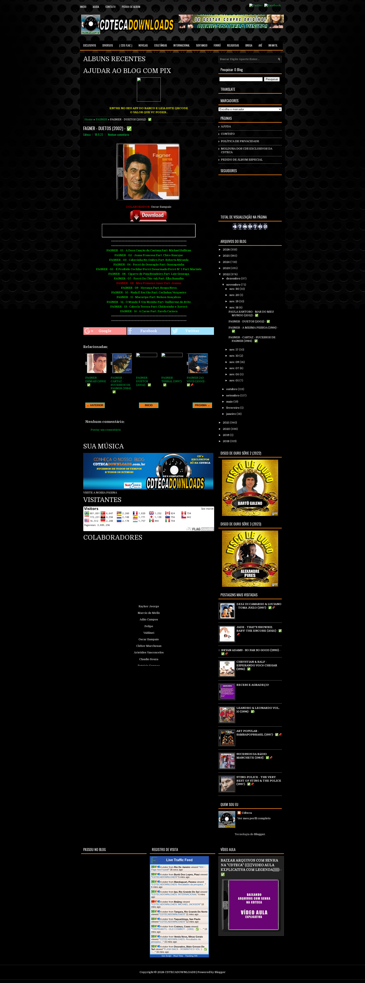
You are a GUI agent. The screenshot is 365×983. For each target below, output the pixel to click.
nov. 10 (234, 355)
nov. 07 (234, 368)
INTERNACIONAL (181, 45)
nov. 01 (234, 380)
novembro (233, 284)
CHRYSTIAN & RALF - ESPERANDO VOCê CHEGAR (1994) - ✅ (256, 665)
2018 (226, 441)
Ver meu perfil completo (254, 818)
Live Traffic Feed (179, 860)
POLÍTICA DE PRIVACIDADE (240, 141)
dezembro (233, 278)
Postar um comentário (106, 429)
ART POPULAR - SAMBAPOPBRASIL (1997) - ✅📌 (259, 732)
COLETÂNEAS (160, 45)
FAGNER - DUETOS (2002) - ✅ (107, 128)
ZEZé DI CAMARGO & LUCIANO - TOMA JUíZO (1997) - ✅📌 (258, 605)
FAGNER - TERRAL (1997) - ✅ (171, 381)
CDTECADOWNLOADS (164, 877)
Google (105, 331)
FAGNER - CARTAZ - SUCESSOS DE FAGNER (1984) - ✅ (121, 385)
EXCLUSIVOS (89, 45)
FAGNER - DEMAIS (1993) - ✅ (95, 381)
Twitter (192, 331)
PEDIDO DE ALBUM (131, 6)
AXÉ (260, 45)
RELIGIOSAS (233, 45)
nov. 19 (234, 301)
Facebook (148, 331)
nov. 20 (234, 295)
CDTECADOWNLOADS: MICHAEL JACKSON (176, 904)
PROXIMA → (202, 405)
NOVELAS (143, 45)
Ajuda (96, 6)
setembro (233, 395)
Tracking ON (191, 956)
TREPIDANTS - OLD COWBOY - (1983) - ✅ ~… (177, 929)
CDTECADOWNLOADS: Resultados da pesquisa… (178, 884)
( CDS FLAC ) (125, 45)
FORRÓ (217, 45)
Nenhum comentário (118, 134)
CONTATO (228, 133)
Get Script (166, 956)
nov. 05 (234, 374)
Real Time (178, 956)
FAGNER (101, 119)
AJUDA (226, 126)
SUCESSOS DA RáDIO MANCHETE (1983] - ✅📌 (254, 755)
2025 (226, 255)
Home (88, 119)
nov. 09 (234, 362)
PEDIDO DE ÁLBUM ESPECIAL (242, 159)
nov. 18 (234, 307)
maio (229, 401)
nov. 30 (234, 288)
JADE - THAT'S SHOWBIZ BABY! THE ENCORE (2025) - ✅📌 (259, 631)
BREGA (248, 45)
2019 (226, 435)
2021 (226, 422)
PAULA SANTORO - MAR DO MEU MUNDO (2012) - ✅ (251, 313)
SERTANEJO (201, 45)
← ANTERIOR (95, 405)
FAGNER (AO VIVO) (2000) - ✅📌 (196, 381)
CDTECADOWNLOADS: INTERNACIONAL (174, 894)
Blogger (259, 834)
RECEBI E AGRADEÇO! (252, 684)
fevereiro (233, 407)
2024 (226, 262)
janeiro (231, 413)
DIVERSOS (107, 45)
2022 (226, 274)
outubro (232, 389)
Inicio (83, 6)
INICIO (149, 405)
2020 (227, 428)
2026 (226, 249)
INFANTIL (273, 45)
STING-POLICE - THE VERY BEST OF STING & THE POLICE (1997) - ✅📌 (258, 780)
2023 (226, 268)
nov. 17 (234, 349)
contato (110, 6)
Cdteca (247, 812)
